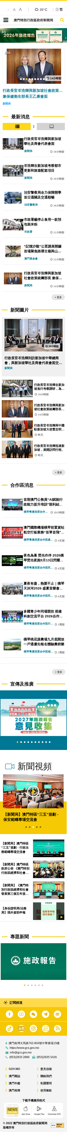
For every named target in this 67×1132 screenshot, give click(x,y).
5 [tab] (32, 742)
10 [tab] (49, 742)
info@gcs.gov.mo (21, 1052)
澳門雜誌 (14, 1076)
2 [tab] (21, 742)
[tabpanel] (33, 717)
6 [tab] (35, 742)
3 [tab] (24, 742)
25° (43, 9)
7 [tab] (39, 742)
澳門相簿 (14, 1090)
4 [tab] (28, 742)
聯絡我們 (46, 1076)
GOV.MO (14, 1068)
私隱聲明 (46, 1083)
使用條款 (46, 1090)
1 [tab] (17, 742)
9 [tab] (46, 742)
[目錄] (5, 20)
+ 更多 (58, 297)
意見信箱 (46, 1068)
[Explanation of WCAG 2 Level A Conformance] (57, 1125)
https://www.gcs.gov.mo (24, 1047)
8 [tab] (42, 742)
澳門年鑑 (14, 1083)
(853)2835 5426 (47, 1057)
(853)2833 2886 (19, 1057)
